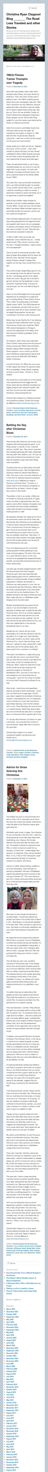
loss (21, 1253)
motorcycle (16, 412)
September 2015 (12, 1467)
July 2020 (10, 1363)
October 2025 (11, 1314)
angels (21, 752)
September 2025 (12, 1317)
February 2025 (11, 1324)
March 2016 (10, 1452)
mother (38, 1253)
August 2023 (11, 1340)
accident (22, 410)
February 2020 (11, 1369)
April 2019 (10, 1382)
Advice (21, 1246)
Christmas (35, 752)
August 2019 (11, 1374)
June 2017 (10, 1418)
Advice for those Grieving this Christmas (16, 771)
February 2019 (11, 1384)
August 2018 (11, 1392)
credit (8, 755)
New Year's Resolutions (29, 412)
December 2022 (12, 1348)
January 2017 (11, 1426)
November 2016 (12, 1431)
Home (9, 59)
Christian (27, 752)
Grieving (19, 1250)
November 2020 (12, 1361)
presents (17, 757)
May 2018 (9, 1400)
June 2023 (10, 1343)
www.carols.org (11, 480)
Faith (21, 755)
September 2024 (12, 1330)
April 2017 (10, 1421)
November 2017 (12, 1407)
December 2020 (12, 1358)
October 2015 (11, 1465)
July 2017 (10, 1415)
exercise (37, 410)
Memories (31, 1253)
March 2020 (10, 1366)
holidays (27, 755)
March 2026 (10, 1309)
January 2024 (11, 1337)
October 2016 (11, 1433)
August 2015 (11, 1470)
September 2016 (12, 1436)
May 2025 (9, 1319)
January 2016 (11, 1457)
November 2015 (12, 1462)
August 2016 (11, 1439)
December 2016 (12, 1428)
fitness (8, 412)
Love (25, 1253)
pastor (8, 1255)
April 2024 (10, 1335)
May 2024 (9, 1332)
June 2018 (10, 1397)
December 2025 (12, 1311)
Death (24, 1248)
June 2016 (10, 1444)
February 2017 (11, 1423)
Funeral (9, 1250)
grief (14, 1250)
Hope (31, 1250)
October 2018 (11, 1389)
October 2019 (11, 1371)
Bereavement (29, 1246)
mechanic (9, 757)
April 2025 (10, 1322)
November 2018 (12, 1387)
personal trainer (20, 415)
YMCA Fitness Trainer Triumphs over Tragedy (17, 78)
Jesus (33, 755)
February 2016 (11, 1454)
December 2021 (12, 1353)
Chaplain (38, 1246)
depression (30, 410)
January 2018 (11, 1402)
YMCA (36, 415)
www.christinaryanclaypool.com (28, 403)
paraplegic (10, 415)
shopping (24, 757)
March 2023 (10, 1345)
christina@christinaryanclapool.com (19, 740)
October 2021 (11, 1356)
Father (38, 1248)
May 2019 (9, 1379)
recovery (29, 415)
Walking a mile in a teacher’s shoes (19, 1288)
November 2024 (12, 1327)
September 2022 (12, 1350)
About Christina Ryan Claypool (25, 59)
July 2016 (10, 1441)
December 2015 (12, 1459)
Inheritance (10, 1253)
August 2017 (11, 1413)
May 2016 (9, 1446)
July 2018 (10, 1394)
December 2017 (12, 1405)
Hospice (37, 1250)
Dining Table (31, 1248)
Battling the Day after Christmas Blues (16, 428)
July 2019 (10, 1376)
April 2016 (10, 1449)
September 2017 (12, 1410)
